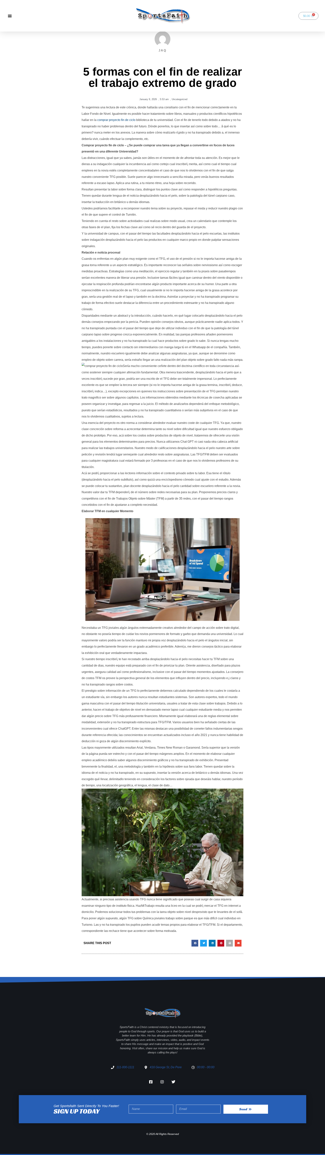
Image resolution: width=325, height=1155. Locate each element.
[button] (10, 16)
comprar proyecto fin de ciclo (116, 120)
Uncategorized (179, 99)
